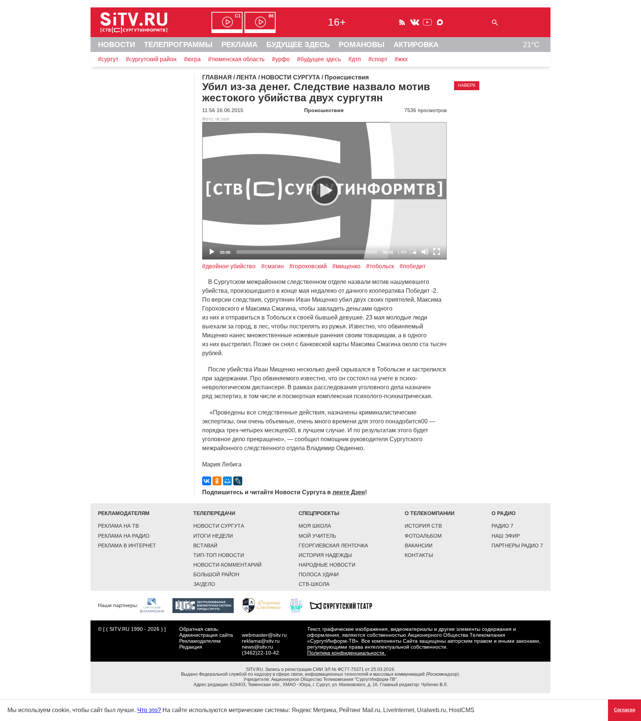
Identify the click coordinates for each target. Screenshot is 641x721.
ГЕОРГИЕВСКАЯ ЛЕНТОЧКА (333, 545)
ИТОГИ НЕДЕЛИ (213, 536)
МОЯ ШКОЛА (315, 526)
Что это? (149, 710)
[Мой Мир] (227, 480)
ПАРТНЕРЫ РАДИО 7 (517, 545)
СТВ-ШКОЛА (314, 584)
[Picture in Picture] (413, 251)
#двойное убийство (229, 266)
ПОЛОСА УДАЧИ (319, 574)
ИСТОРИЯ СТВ (423, 526)
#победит (412, 266)
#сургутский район (151, 59)
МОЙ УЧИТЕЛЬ (317, 536)
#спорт (377, 59)
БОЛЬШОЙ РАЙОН (216, 574)
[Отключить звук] (424, 251)
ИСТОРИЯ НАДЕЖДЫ (325, 555)
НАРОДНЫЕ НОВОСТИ (327, 565)
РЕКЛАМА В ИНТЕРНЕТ (127, 545)
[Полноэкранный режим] (436, 251)
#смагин (272, 266)
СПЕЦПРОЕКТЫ (319, 513)
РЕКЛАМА (239, 44)
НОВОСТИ (116, 44)
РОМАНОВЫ (362, 44)
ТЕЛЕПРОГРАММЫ (178, 44)
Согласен (624, 709)
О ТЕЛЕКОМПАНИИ (429, 513)
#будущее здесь (319, 59)
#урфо (281, 59)
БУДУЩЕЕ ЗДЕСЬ (298, 44)
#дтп (354, 59)
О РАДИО (504, 513)
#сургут (108, 59)
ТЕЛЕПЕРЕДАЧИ (214, 513)
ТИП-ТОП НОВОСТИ (218, 555)
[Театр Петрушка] (300, 605)
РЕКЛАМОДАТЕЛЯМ (123, 513)
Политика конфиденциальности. (346, 653)
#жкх (401, 59)
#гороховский (308, 266)
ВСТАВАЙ (205, 545)
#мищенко (346, 266)
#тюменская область (236, 59)
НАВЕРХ (467, 85)
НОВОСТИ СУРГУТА (218, 526)
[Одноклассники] (217, 480)
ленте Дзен (348, 492)
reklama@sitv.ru (261, 641)
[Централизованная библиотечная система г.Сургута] (206, 605)
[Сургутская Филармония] (155, 605)
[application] (324, 191)
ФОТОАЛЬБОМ (423, 536)
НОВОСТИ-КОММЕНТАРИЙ (227, 565)
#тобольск (380, 266)
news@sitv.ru (257, 647)
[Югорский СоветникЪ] (265, 605)
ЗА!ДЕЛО (204, 584)
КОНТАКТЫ (419, 555)
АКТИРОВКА (416, 44)
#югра (192, 59)
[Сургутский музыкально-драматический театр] (344, 605)
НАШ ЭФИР (506, 536)
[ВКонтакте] (206, 480)
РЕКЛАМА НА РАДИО (123, 536)
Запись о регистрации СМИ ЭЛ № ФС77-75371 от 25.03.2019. (330, 669)
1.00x (402, 252)
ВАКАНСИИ (419, 545)
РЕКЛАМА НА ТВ (118, 526)
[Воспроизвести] (324, 191)
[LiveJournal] (237, 480)
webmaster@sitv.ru (264, 635)
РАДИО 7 (502, 526)
